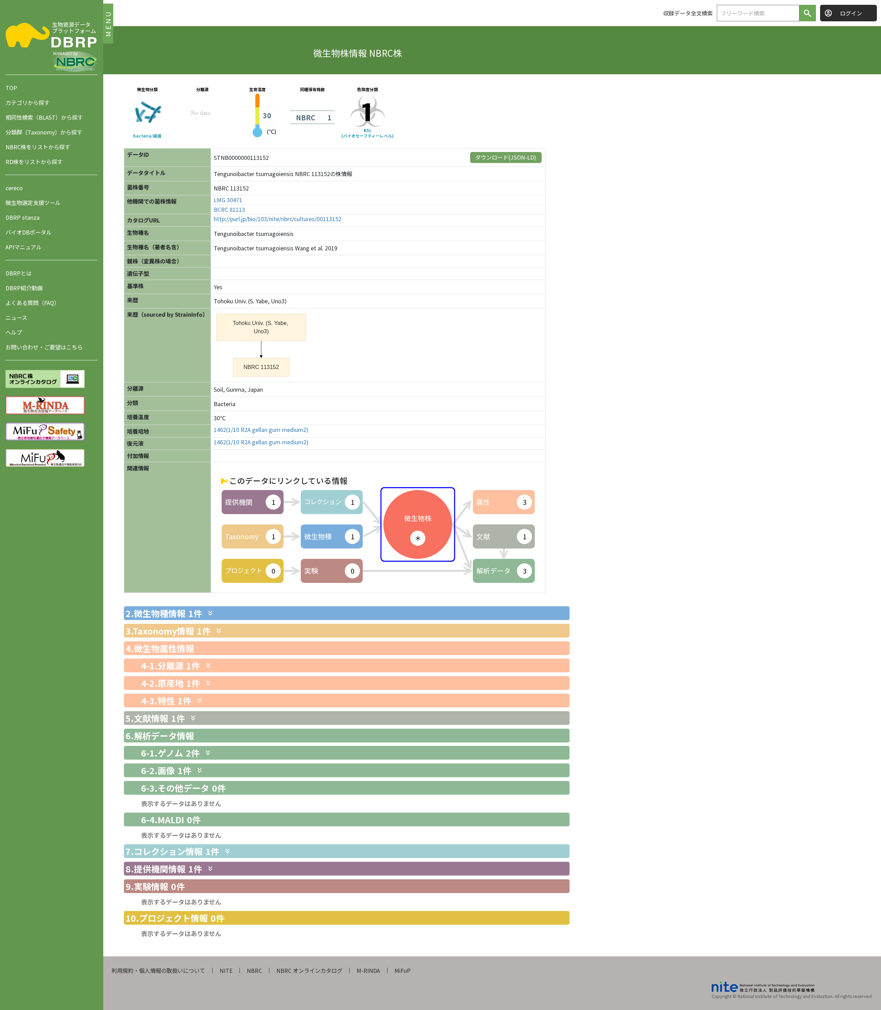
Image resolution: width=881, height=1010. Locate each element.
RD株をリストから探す (34, 162)
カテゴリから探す (28, 102)
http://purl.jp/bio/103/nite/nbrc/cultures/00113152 (277, 219)
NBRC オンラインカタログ (309, 970)
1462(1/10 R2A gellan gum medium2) (261, 429)
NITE (226, 970)
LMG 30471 (228, 200)
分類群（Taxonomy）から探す (44, 132)
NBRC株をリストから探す (38, 147)
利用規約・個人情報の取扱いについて (158, 970)
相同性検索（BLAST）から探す (44, 117)
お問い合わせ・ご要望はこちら (44, 347)
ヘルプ (14, 332)
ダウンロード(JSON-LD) (505, 157)
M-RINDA (368, 970)
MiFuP (402, 970)
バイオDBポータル (29, 232)
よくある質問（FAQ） (33, 302)
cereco (14, 188)
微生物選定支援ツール (33, 202)
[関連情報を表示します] (210, 613)
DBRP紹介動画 (24, 288)
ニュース (16, 317)
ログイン (851, 13)
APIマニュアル (24, 247)
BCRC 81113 (229, 209)
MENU (108, 23)
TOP (11, 88)
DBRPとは (19, 273)
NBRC (254, 970)
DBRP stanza (23, 217)
